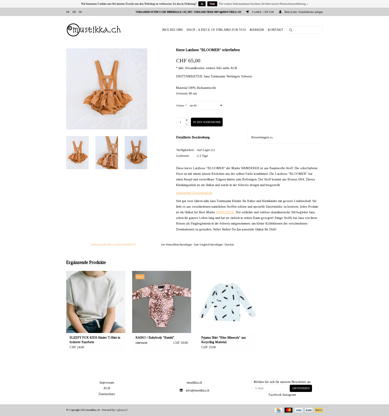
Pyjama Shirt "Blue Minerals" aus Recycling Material (223, 340)
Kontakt (275, 29)
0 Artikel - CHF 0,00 (262, 11)
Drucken (229, 244)
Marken (257, 29)
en (74, 11)
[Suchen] (289, 30)
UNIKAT (131, 244)
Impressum (107, 382)
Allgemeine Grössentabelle (194, 193)
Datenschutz (107, 394)
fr (80, 11)
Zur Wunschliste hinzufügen (176, 244)
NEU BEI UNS (172, 29)
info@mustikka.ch (197, 390)
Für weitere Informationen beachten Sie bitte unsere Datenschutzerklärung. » (263, 3)
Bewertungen (262, 137)
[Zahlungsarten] (278, 410)
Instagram (289, 394)
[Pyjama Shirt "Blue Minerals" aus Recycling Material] (227, 302)
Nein (212, 3)
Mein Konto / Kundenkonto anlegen (303, 11)
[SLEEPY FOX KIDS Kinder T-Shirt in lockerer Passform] (95, 302)
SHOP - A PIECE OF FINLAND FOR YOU (216, 29)
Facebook (275, 394)
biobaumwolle (98, 244)
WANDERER (225, 212)
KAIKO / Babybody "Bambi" (155, 337)
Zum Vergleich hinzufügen (208, 244)
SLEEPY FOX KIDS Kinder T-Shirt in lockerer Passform (95, 340)
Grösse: (181, 105)
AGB (106, 388)
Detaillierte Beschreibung (193, 137)
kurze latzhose (116, 244)
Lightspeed (121, 410)
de (68, 11)
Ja (202, 3)
